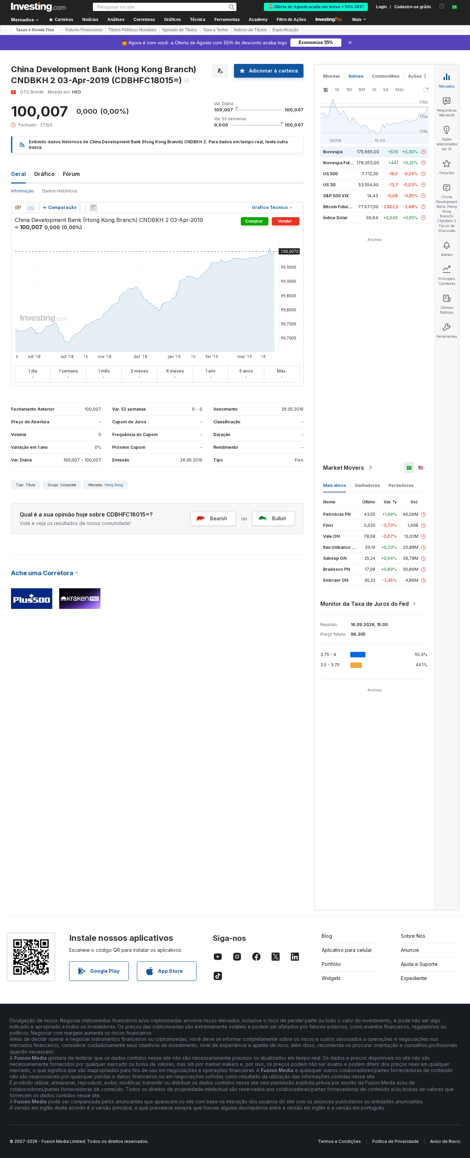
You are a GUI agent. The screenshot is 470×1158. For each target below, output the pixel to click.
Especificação (286, 29)
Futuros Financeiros (84, 29)
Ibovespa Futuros (341, 162)
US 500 (330, 173)
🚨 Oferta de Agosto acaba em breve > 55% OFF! (316, 6)
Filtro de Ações (291, 19)
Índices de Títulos (250, 29)
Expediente (414, 978)
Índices (356, 76)
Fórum (71, 173)
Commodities (385, 76)
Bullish (279, 518)
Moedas (331, 76)
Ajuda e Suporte (419, 964)
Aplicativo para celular (347, 950)
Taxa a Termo (215, 29)
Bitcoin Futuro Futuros (345, 206)
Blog (327, 936)
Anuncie (410, 950)
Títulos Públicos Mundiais (132, 29)
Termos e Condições (339, 1141)
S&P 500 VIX (336, 195)
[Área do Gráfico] (31, 207)
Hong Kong (114, 485)
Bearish (218, 518)
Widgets (331, 978)
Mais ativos (334, 485)
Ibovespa (332, 151)
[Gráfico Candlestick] (18, 207)
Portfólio (331, 964)
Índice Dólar (335, 217)
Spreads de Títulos (179, 29)
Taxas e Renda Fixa (35, 29)
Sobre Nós (413, 936)
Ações (414, 76)
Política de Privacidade (395, 1141)
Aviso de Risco (445, 1141)
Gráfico (44, 173)
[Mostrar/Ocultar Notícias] (93, 207)
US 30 (329, 184)
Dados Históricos (59, 190)
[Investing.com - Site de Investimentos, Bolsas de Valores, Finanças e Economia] (38, 7)
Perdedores (401, 485)
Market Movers (343, 467)
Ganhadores (367, 485)
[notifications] (442, 6)
